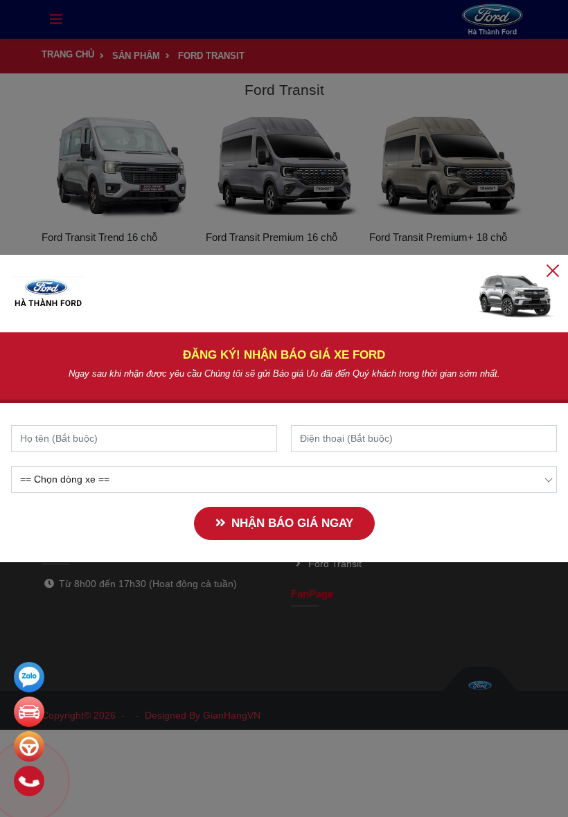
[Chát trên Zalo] (29, 677)
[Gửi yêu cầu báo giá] (29, 712)
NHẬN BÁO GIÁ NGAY (292, 523)
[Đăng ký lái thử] (29, 746)
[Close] (553, 270)
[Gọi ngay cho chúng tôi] (29, 781)
